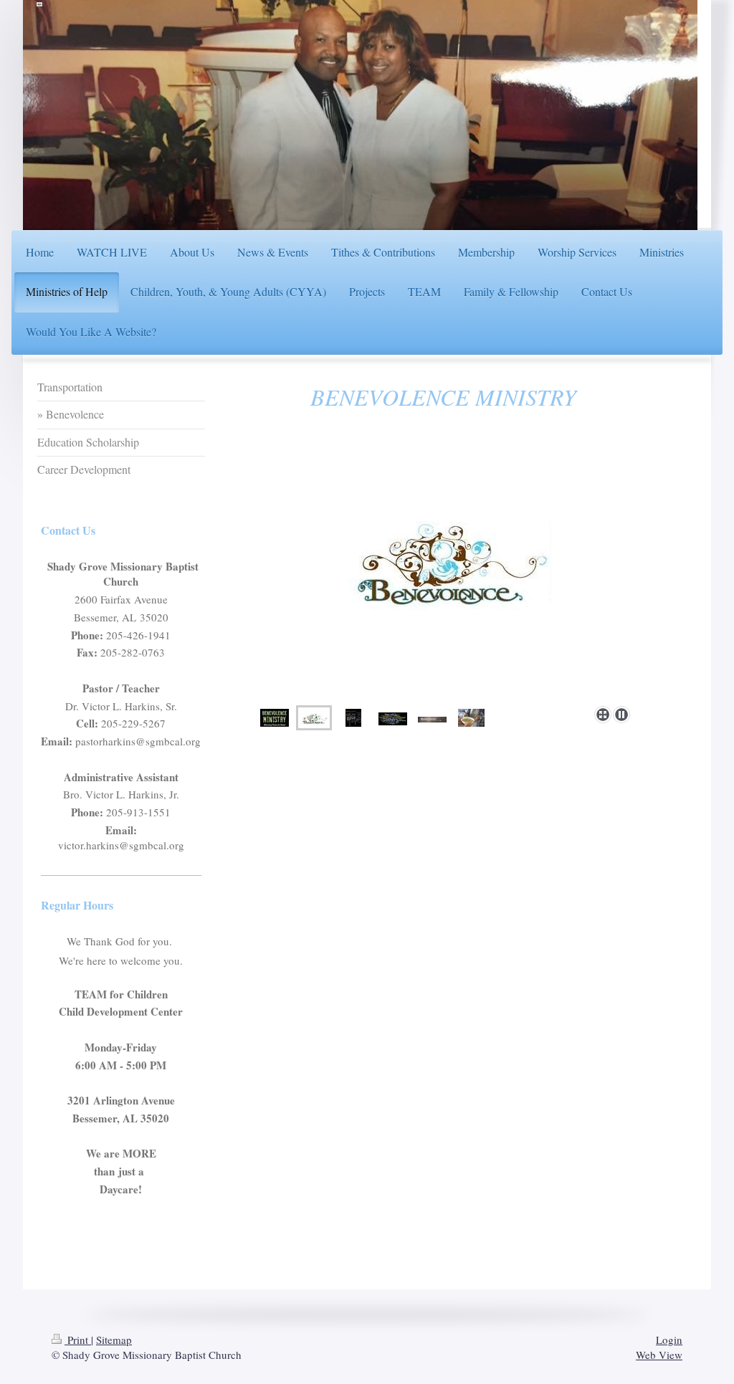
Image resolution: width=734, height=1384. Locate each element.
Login (669, 1339)
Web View (659, 1354)
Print (78, 1339)
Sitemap (114, 1339)
